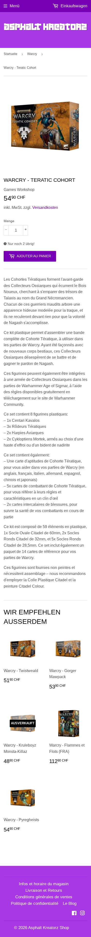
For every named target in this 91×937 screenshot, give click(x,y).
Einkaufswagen (73, 6)
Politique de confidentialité (34, 903)
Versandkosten (45, 207)
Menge (9, 221)
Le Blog (69, 903)
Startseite (10, 54)
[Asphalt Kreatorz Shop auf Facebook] (74, 914)
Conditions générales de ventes (43, 897)
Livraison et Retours (43, 890)
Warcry (32, 54)
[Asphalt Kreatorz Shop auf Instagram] (82, 914)
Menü (14, 6)
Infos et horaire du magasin (43, 884)
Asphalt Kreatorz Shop (48, 927)
